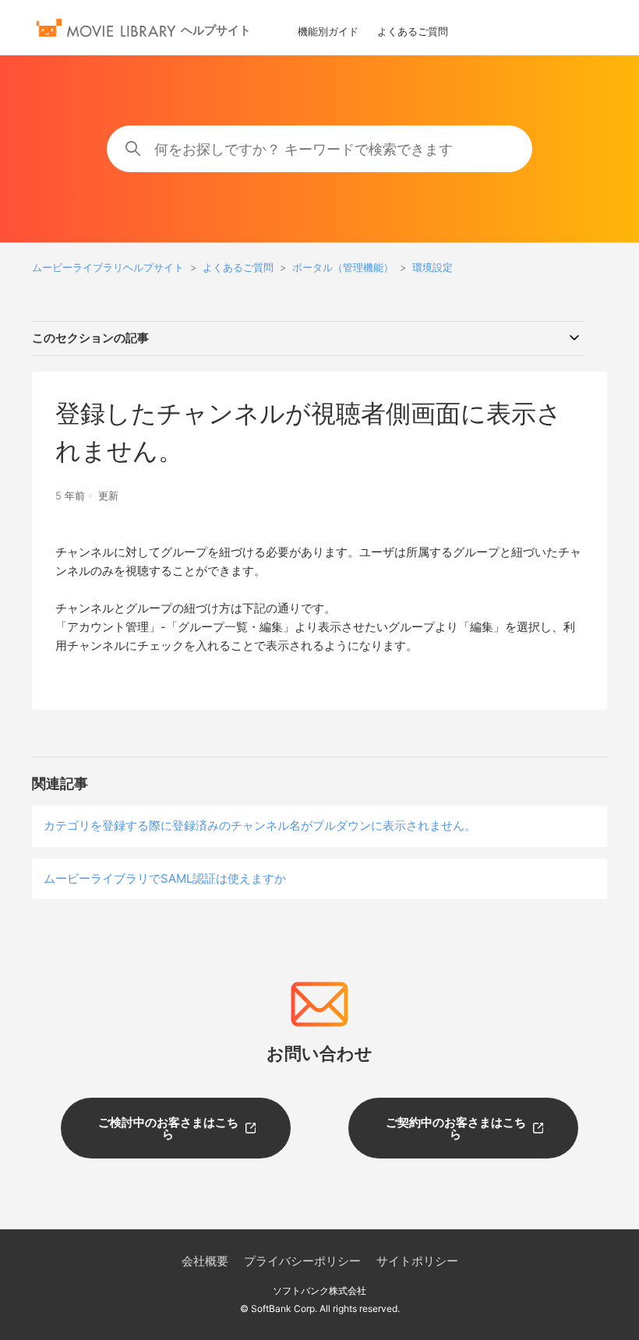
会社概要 (205, 1261)
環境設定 (432, 267)
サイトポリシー (417, 1261)
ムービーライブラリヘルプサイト (108, 267)
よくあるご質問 (412, 31)
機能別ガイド (328, 31)
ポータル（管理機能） (343, 267)
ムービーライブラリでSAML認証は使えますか (165, 878)
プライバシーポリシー (302, 1261)
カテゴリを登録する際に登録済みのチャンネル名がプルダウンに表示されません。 (260, 825)
